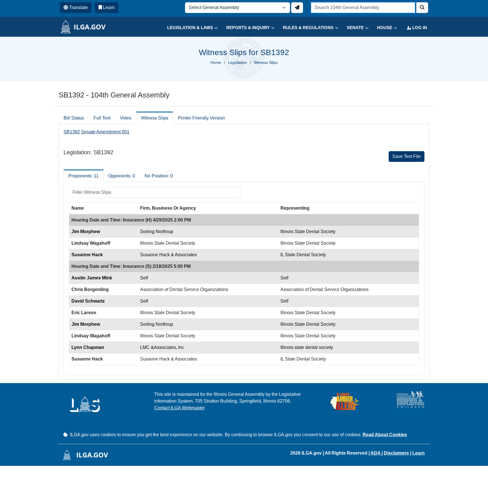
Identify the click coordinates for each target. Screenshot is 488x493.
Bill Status (74, 118)
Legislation (237, 62)
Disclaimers (396, 453)
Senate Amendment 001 (105, 131)
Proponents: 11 (83, 175)
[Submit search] (422, 7)
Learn (418, 453)
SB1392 (72, 131)
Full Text (101, 118)
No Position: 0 (159, 175)
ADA (376, 453)
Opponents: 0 (121, 175)
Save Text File (406, 156)
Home (215, 62)
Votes (125, 118)
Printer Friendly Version (201, 118)
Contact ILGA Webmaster (179, 407)
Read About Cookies (385, 434)
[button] (188, 28)
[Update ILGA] (297, 7)
